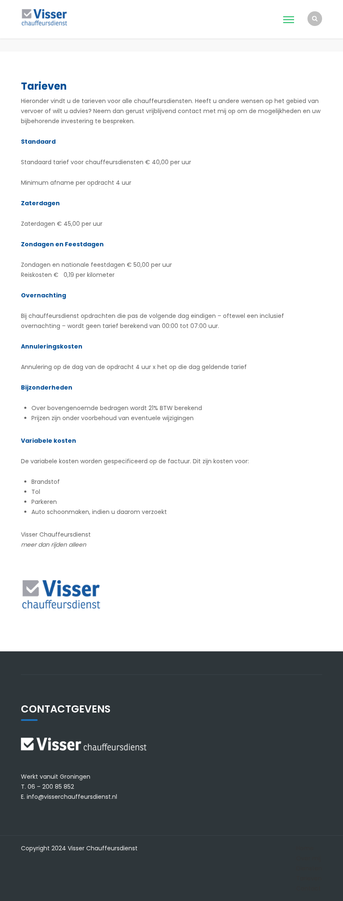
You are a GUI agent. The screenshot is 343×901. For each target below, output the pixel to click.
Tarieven (309, 878)
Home (305, 848)
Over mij (308, 858)
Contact (308, 888)
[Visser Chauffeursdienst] (57, 17)
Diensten (309, 868)
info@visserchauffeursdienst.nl (72, 797)
